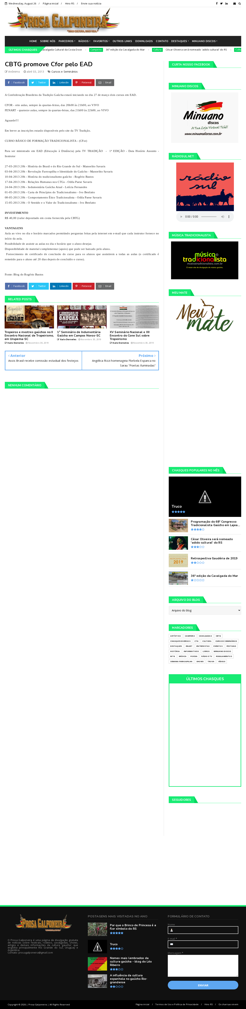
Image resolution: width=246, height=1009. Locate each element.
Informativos (191, 651)
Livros (206, 651)
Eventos (218, 646)
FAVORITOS (100, 41)
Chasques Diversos (180, 641)
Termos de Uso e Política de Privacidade (177, 1004)
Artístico (175, 636)
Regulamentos (224, 656)
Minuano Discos (222, 651)
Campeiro (77, 49)
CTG (196, 641)
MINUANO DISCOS (204, 41)
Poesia (193, 656)
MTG (172, 656)
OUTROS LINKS (122, 41)
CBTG (218, 636)
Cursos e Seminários (65, 71)
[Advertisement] (183, 21)
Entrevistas (202, 646)
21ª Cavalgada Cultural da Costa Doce (40, 49)
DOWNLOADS (144, 41)
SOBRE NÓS (48, 41)
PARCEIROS (66, 41)
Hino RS (69, 3)
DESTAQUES (179, 41)
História (175, 651)
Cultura (139, 49)
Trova (211, 661)
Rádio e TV (206, 656)
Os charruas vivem (228, 1004)
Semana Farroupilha (181, 661)
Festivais (231, 646)
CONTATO (162, 41)
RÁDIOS (83, 41)
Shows (200, 661)
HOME (33, 41)
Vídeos (221, 661)
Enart (189, 646)
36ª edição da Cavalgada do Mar (106, 49)
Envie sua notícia (91, 3)
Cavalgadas (205, 636)
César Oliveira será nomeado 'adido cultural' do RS (177, 49)
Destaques (176, 646)
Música (182, 656)
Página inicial (51, 3)
